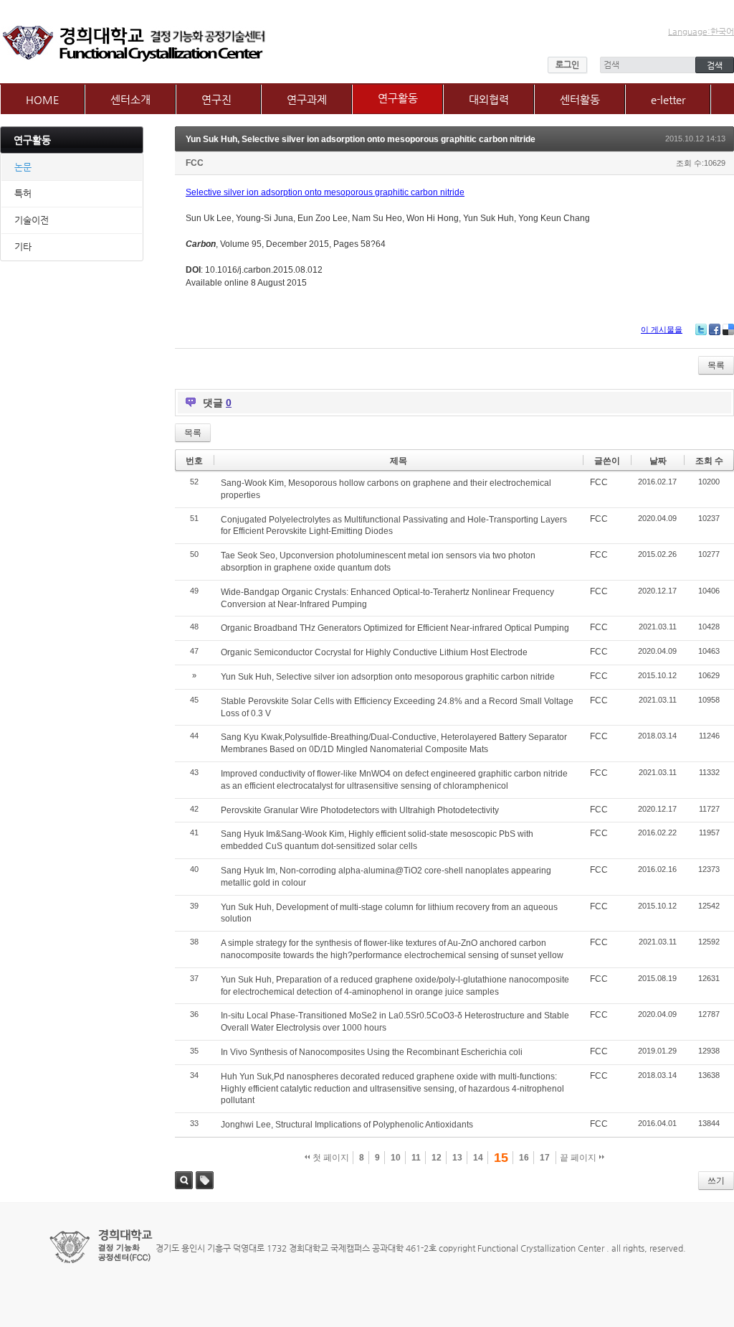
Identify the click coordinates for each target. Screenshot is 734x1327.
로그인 (567, 65)
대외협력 (489, 99)
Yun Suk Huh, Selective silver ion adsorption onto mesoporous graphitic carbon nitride (360, 139)
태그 (205, 1180)
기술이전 (31, 220)
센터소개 (130, 99)
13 (457, 1158)
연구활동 (398, 98)
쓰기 (716, 1181)
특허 (23, 193)
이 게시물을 (661, 329)
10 (396, 1158)
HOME (42, 99)
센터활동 (580, 99)
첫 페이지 (329, 1158)
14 (478, 1158)
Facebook (714, 329)
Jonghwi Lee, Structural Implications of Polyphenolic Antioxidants (347, 1125)
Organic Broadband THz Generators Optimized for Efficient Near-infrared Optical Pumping (395, 628)
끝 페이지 (579, 1158)
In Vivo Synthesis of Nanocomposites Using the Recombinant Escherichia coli (372, 1052)
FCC (195, 163)
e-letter (668, 99)
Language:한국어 (701, 32)
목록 (716, 365)
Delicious (728, 329)
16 (524, 1158)
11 (416, 1158)
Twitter (701, 329)
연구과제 (307, 99)
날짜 (658, 461)
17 (545, 1158)
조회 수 (709, 461)
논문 (23, 166)
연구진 (216, 99)
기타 (23, 246)
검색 (184, 1180)
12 (437, 1158)
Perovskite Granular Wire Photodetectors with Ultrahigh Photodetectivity (360, 810)
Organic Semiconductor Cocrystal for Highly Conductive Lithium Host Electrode (374, 652)
